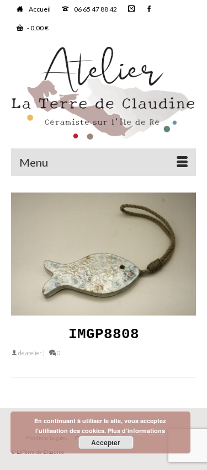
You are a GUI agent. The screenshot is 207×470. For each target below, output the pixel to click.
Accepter (105, 442)
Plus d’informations (136, 430)
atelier (33, 352)
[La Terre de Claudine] (103, 93)
